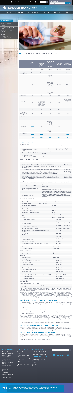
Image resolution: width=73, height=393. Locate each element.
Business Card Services (8, 353)
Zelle (18, 361)
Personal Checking (6, 23)
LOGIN (67, 3)
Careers (34, 362)
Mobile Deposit (5, 33)
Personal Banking (20, 12)
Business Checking (6, 351)
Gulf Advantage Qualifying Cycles (6, 37)
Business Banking (7, 349)
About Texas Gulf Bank (39, 356)
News (33, 365)
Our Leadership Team (37, 360)
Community (34, 364)
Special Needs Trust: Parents (39, 354)
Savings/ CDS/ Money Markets (7, 363)
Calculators (5, 372)
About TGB (46, 12)
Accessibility (5, 376)
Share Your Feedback (7, 374)
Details (32, 126)
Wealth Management (34, 12)
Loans (3, 25)
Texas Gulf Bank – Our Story (39, 359)
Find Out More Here (44, 388)
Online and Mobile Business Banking (6, 356)
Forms (3, 34)
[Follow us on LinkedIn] (54, 355)
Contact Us (68, 12)
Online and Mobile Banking (6, 31)
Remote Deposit (6, 358)
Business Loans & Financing (6, 360)
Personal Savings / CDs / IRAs (8, 28)
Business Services (7, 12)
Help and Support (57, 12)
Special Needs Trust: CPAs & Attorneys (39, 352)
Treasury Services (6, 365)
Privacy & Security (6, 377)
